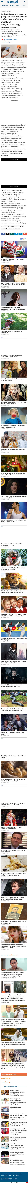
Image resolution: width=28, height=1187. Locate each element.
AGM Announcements (14, 1175)
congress (7, 226)
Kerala (18, 6)
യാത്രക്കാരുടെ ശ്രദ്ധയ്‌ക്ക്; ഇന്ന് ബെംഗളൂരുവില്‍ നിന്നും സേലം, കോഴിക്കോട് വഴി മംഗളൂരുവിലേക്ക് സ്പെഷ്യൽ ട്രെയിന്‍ (18, 1117)
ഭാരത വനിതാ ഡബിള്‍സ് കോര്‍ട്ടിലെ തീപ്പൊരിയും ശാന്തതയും (17, 1154)
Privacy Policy (4, 1175)
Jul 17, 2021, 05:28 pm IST (7, 42)
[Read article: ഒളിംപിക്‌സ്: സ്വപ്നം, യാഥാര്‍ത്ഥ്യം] (5, 1109)
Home (2, 11)
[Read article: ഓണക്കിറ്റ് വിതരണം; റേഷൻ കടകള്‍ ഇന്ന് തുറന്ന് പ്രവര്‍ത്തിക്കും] (5, 1139)
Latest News (4, 6)
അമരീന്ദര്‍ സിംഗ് (6, 229)
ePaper (12, 6)
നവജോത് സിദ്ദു (16, 229)
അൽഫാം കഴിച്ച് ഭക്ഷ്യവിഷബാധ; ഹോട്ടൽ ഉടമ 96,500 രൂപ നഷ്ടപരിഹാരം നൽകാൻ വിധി (17, 1093)
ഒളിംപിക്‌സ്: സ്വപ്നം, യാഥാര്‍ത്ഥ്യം (15, 1108)
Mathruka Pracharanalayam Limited (9, 1178)
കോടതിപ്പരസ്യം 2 (6, 1082)
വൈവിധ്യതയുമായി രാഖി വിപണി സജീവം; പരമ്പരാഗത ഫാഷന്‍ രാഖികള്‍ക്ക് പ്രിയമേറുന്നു (18, 1131)
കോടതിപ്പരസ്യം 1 (6, 1078)
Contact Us (9, 1174)
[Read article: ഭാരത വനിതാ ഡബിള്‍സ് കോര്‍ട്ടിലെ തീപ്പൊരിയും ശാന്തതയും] (5, 1154)
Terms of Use (17, 1174)
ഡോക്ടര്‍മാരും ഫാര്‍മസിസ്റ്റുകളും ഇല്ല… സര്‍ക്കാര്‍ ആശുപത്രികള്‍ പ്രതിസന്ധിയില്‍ (17, 1146)
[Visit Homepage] (12, 1)
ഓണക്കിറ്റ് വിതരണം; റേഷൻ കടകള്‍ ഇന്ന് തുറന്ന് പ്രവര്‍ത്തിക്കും (18, 1139)
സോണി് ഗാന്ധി (20, 226)
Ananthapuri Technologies (13, 1180)
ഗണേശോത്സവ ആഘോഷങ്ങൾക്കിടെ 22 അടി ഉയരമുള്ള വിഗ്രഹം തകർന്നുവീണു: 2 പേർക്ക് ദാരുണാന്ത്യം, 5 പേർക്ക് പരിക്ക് (18, 1162)
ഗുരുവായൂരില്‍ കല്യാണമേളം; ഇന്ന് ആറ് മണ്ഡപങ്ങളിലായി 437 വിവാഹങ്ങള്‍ (18, 1123)
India (24, 6)
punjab (12, 226)
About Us (3, 1174)
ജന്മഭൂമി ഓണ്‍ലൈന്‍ (10, 40)
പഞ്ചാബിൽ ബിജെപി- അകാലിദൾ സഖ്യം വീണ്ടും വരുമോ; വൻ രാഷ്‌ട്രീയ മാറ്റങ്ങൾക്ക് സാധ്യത (13, 1044)
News (6, 11)
